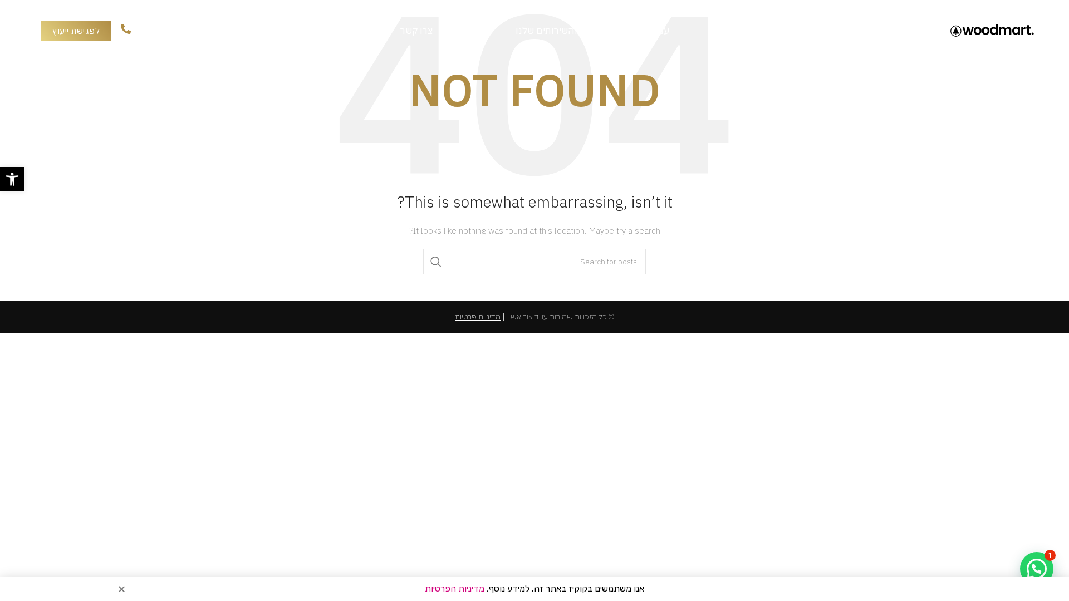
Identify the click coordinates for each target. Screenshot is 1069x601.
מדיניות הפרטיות (454, 588)
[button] (12, 179)
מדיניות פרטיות (478, 317)
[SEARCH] (436, 261)
